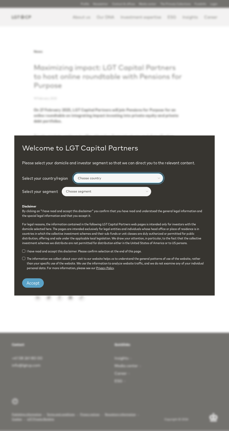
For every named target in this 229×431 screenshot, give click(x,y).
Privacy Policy (105, 268)
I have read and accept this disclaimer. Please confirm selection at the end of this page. (84, 251)
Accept (33, 283)
